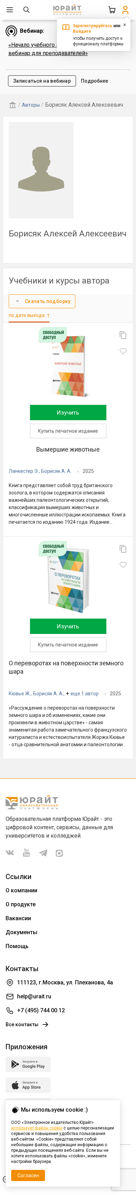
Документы (21, 932)
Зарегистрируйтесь (92, 25)
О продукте (21, 904)
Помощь (17, 946)
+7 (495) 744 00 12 (41, 1010)
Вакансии (18, 918)
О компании (21, 890)
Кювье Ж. (20, 693)
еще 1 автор (84, 693)
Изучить (68, 412)
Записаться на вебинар (42, 81)
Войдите (82, 31)
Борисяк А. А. (56, 471)
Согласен (28, 1175)
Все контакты (22, 1024)
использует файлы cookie (36, 1128)
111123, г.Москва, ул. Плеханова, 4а (65, 982)
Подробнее (94, 81)
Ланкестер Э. (24, 471)
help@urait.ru (34, 996)
